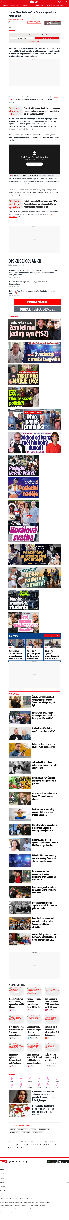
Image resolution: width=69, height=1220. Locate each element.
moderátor (15, 1142)
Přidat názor (37, 301)
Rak (39, 1081)
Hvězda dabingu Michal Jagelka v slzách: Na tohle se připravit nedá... (44, 905)
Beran (12, 1081)
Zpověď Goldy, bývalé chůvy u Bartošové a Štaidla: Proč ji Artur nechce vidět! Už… (45, 936)
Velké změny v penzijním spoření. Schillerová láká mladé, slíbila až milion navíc (34, 654)
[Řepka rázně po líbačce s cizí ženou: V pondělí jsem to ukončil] (20, 798)
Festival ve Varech (22, 1129)
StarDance (33, 1129)
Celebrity (12, 1129)
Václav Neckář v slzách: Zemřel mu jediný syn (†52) (43, 730)
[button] (52, 1161)
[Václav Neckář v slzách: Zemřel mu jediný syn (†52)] (20, 733)
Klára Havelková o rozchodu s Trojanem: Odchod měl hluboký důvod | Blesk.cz (44, 827)
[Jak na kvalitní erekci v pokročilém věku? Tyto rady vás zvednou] (20, 767)
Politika (11, 647)
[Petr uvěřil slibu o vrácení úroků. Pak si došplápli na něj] (20, 750)
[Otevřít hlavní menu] (1, 1)
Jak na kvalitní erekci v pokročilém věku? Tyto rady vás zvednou (44, 764)
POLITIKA (13, 636)
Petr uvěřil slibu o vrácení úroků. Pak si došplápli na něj (44, 745)
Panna (57, 1081)
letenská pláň (50, 1142)
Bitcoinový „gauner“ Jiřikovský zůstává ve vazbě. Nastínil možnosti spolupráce (52, 654)
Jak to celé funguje (34, 41)
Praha (18, 1144)
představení (22, 1142)
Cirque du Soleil (55, 1144)
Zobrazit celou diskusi (37, 309)
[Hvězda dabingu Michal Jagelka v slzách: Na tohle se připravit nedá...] (20, 907)
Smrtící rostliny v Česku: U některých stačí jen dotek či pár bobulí (44, 780)
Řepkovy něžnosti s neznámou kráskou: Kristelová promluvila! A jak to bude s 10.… (44, 875)
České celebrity (26, 1132)
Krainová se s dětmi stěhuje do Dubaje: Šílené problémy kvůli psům (44, 889)
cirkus (9, 1142)
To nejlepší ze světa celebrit (19, 1125)
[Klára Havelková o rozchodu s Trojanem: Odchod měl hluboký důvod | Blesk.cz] (20, 829)
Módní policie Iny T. (44, 1129)
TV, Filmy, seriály (37, 1132)
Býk (21, 1081)
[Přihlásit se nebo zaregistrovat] (66, 1)
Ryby (56, 1087)
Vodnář (48, 1087)
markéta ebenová (41, 1142)
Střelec (30, 1087)
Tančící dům (47, 1144)
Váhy (12, 1087)
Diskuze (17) (12, 30)
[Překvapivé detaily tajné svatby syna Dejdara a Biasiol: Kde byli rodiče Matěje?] (20, 717)
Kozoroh (39, 1087)
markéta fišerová (31, 1142)
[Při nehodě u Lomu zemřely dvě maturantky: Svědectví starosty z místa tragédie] (20, 860)
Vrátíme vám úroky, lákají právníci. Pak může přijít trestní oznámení (43, 811)
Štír (21, 1087)
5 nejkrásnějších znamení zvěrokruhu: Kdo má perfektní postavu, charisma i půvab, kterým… (44, 1096)
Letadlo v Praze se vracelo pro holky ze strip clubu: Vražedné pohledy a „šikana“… (43, 922)
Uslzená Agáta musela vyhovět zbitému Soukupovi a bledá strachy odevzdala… (45, 842)
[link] (10, 1162)
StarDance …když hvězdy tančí (16, 1147)
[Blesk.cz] (34, 2)
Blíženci (30, 1081)
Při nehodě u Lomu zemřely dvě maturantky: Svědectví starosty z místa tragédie (44, 858)
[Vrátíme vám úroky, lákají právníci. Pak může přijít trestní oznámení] (20, 814)
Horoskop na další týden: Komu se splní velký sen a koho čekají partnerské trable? (43, 1110)
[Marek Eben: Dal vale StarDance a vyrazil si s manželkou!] (15, 19)
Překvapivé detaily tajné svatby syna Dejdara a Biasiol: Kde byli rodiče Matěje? (45, 715)
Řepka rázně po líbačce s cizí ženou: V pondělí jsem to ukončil (44, 796)
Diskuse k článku (24, 261)
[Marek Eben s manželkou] (15, 21)
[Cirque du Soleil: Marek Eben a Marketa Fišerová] (34, 22)
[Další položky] (66, 5)
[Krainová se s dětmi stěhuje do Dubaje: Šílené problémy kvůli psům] (20, 892)
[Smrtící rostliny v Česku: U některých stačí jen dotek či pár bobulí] (20, 783)
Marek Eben (40, 1144)
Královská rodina (14, 1132)
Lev (48, 1081)
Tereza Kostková (31, 1144)
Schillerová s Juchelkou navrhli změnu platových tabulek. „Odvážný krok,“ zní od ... (16, 654)
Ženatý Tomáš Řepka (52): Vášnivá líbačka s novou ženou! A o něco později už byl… (43, 701)
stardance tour (12, 1144)
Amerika (24, 1144)
